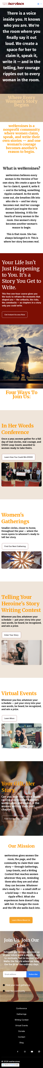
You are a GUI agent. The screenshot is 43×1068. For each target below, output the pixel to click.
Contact (21, 1037)
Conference (21, 1008)
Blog (21, 1042)
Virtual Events (21, 1025)
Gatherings (21, 1014)
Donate (21, 1031)
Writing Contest (21, 1020)
